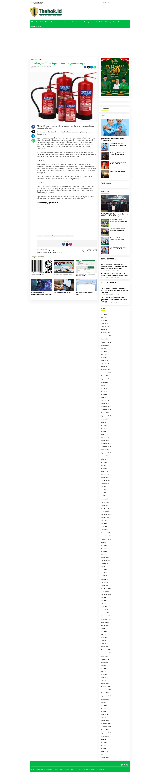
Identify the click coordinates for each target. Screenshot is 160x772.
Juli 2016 (103, 597)
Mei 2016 (103, 603)
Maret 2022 (104, 471)
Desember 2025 (106, 333)
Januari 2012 (105, 757)
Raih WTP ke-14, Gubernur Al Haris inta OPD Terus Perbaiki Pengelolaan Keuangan (114, 215)
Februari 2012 (105, 754)
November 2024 (106, 373)
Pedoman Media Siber (83, 769)
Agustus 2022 (105, 456)
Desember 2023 (106, 407)
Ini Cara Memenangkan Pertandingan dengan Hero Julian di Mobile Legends (41, 293)
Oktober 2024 (105, 376)
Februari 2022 (105, 474)
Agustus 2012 (105, 736)
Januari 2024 (105, 403)
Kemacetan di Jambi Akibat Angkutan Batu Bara (118, 162)
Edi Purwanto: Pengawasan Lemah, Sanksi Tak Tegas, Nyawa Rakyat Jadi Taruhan (114, 299)
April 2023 (104, 431)
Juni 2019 (104, 523)
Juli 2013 (103, 702)
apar (39, 236)
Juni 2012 (104, 742)
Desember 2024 (106, 370)
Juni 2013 (104, 705)
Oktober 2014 (105, 656)
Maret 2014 (104, 677)
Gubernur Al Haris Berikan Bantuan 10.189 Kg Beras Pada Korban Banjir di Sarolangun (119, 229)
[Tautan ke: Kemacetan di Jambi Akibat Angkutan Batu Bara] (105, 165)
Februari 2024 (105, 400)
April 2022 (104, 468)
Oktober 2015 (105, 622)
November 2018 (106, 536)
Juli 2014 (103, 665)
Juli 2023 (103, 422)
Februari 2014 (105, 680)
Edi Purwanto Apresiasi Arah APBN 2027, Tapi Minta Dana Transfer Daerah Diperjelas (114, 290)
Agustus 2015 (105, 625)
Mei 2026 (103, 317)
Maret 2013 (104, 714)
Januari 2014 (105, 684)
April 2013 (104, 711)
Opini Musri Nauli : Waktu (117, 171)
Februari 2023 (105, 437)
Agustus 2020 (105, 517)
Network (73, 769)
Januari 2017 (105, 585)
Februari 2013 (105, 717)
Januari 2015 (105, 647)
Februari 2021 (105, 502)
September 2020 (106, 514)
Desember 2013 (106, 687)
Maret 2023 (104, 434)
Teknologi (33, 67)
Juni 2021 (104, 490)
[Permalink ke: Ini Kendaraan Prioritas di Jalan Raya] (64, 266)
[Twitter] (67, 244)
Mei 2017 (103, 573)
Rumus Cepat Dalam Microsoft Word (84, 293)
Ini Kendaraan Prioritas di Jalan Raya (63, 274)
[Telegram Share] (91, 67)
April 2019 (104, 527)
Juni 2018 (104, 545)
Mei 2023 (103, 428)
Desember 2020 (106, 508)
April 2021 (104, 496)
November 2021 (106, 483)
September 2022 (106, 453)
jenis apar (47, 236)
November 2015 (106, 619)
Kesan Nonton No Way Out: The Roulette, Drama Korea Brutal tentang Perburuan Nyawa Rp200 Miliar (114, 266)
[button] (128, 2)
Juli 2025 (103, 348)
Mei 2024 (103, 391)
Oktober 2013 (105, 693)
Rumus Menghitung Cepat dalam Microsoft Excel (85, 274)
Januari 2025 (105, 367)
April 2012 (104, 748)
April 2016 (104, 607)
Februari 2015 (105, 644)
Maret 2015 (104, 640)
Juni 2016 (104, 600)
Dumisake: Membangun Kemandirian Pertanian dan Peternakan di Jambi (118, 144)
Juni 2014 (104, 668)
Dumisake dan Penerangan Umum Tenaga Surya (113, 139)
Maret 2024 (104, 397)
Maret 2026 (104, 323)
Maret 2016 (104, 610)
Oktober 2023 (105, 413)
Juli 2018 (103, 542)
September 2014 (106, 659)
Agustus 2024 (105, 382)
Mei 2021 (103, 493)
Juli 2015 (103, 628)
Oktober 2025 (105, 339)
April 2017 (104, 576)
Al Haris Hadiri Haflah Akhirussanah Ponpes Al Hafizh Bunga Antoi (119, 220)
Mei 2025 (103, 354)
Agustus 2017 (105, 564)
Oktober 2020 (105, 511)
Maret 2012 (104, 751)
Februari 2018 (105, 554)
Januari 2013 (105, 720)
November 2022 (106, 447)
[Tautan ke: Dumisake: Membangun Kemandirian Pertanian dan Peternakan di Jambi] (105, 147)
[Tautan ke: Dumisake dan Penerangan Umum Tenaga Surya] (115, 127)
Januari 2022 (105, 477)
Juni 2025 (104, 351)
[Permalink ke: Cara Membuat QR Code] (41, 266)
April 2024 (104, 394)
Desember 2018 (106, 533)
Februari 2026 (105, 327)
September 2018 (106, 539)
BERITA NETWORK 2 (108, 283)
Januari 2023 (105, 440)
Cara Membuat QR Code (38, 274)
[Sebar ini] (85, 67)
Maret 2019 (104, 530)
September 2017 (106, 560)
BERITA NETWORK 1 (108, 259)
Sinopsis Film (100, 769)
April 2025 (104, 357)
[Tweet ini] (88, 67)
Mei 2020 (103, 520)
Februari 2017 (105, 582)
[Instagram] (70, 244)
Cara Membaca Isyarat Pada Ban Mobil (85, 250)
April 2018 (104, 551)
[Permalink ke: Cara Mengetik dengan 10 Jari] (64, 285)
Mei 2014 (103, 671)
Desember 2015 (106, 616)
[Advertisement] (80, 43)
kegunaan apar (57, 236)
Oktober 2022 (105, 450)
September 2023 (106, 416)
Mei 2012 (103, 745)
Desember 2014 (106, 650)
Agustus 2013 (105, 699)
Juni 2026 (104, 314)
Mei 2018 (103, 548)
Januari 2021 (105, 505)
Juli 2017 (103, 567)
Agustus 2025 (105, 345)
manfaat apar (68, 236)
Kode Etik (92, 769)
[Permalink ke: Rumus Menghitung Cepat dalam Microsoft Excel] (86, 266)
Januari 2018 (105, 557)
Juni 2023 (104, 425)
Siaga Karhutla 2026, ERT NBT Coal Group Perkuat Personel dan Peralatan (114, 274)
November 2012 (106, 727)
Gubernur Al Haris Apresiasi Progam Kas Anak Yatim (118, 238)
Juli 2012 (103, 739)
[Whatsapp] (94, 67)
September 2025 (106, 342)
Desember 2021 (106, 480)
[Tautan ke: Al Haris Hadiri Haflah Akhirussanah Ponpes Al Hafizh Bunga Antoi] (105, 222)
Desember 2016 (106, 588)
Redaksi (56, 769)
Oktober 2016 (105, 591)
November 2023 (106, 410)
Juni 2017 (104, 570)
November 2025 (106, 336)
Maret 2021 (104, 499)
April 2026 (104, 320)
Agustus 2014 (105, 662)
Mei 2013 (103, 708)
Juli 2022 (103, 459)
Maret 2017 (104, 579)
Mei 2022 (103, 465)
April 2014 (104, 674)
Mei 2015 (103, 634)
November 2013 (106, 690)
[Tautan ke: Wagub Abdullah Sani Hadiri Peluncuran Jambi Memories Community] (105, 250)
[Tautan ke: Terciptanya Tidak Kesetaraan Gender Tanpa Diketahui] (105, 156)
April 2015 (104, 637)
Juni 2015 (104, 631)
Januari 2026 (105, 330)
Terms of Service (64, 769)
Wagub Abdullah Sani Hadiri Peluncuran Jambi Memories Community (118, 248)
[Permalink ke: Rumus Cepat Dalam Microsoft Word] (86, 285)
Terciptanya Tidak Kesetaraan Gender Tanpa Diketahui (118, 153)
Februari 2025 (105, 363)
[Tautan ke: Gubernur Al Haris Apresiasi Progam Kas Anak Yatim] (105, 241)
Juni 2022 (104, 462)
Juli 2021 (103, 487)
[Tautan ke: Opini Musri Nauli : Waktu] (105, 174)
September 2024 (106, 379)
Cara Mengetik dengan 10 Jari (62, 292)
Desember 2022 (106, 443)
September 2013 (106, 696)
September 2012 (106, 733)
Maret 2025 (104, 360)
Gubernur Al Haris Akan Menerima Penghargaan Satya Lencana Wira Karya (49, 250)
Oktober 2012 (105, 730)
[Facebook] (63, 244)
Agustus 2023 (105, 419)
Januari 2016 (105, 613)
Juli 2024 (103, 385)
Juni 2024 (104, 388)
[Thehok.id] (46, 12)
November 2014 (106, 653)
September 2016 (106, 594)
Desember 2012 (106, 724)
